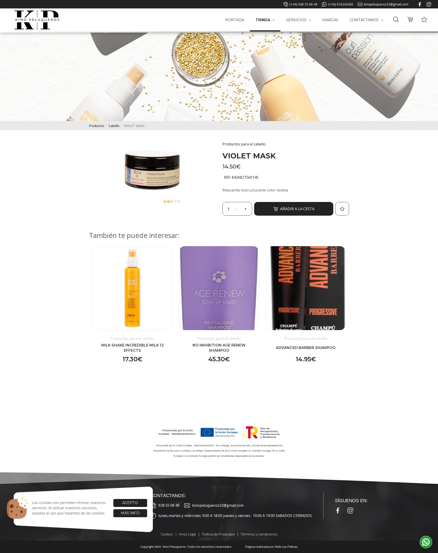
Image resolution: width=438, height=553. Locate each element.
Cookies (167, 534)
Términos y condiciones (259, 534)
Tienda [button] (263, 20)
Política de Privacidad (218, 534)
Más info (130, 513)
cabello (114, 126)
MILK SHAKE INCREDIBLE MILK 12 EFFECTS (132, 348)
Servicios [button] (296, 20)
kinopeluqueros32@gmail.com (386, 4)
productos (96, 126)
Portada (234, 20)
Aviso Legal (187, 534)
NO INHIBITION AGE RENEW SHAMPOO (219, 348)
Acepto (130, 503)
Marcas (330, 20)
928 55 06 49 (169, 505)
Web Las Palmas (286, 547)
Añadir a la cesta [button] (297, 208)
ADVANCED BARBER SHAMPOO (306, 348)
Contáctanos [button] (364, 20)
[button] (396, 20)
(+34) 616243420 (340, 4)
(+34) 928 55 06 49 (303, 4)
